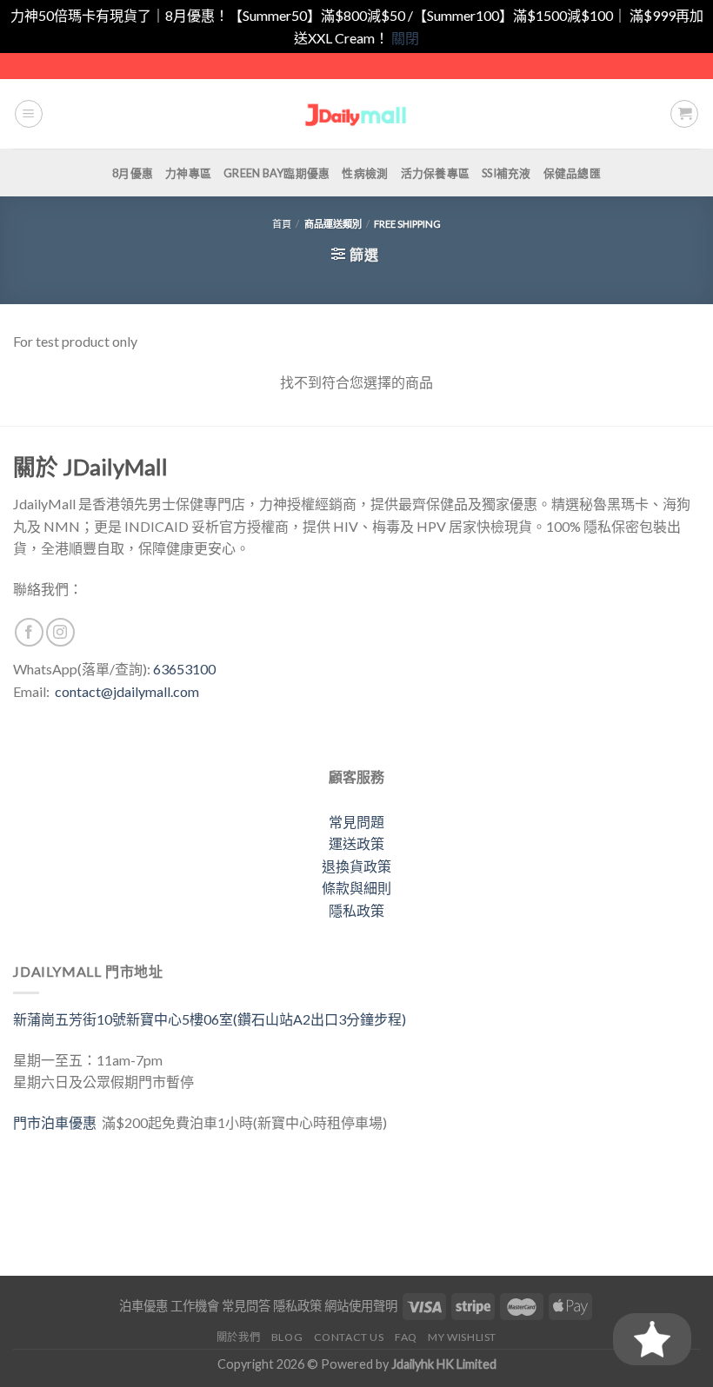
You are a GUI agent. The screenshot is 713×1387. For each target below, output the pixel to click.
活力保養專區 (435, 173)
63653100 (184, 668)
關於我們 (238, 1337)
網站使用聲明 (360, 1305)
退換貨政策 (356, 866)
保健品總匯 (572, 173)
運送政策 (356, 843)
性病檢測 (365, 173)
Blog (287, 1337)
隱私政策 (356, 910)
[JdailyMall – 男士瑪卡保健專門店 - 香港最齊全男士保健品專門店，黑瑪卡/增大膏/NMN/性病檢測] (356, 114)
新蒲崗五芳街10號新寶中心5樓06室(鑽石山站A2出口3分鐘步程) (209, 1019)
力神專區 (188, 173)
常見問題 (356, 821)
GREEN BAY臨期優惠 (276, 173)
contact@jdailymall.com (127, 691)
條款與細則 (356, 887)
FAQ (406, 1337)
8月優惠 (132, 173)
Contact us (349, 1337)
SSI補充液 (506, 173)
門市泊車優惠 (57, 1122)
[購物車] (684, 114)
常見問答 (246, 1305)
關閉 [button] (405, 38)
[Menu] (29, 114)
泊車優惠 (143, 1305)
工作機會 (194, 1305)
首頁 (281, 223)
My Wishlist (462, 1337)
